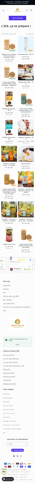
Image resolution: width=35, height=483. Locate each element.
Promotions (7, 380)
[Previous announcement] (3, 2)
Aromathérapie (7, 398)
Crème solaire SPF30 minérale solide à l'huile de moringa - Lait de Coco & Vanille (9, 191)
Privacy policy (25, 471)
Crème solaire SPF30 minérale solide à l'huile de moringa (26, 246)
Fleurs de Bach (8, 355)
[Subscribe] (26, 444)
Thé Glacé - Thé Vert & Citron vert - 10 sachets (26, 220)
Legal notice (23, 477)
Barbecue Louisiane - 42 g (26, 138)
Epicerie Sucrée (9, 376)
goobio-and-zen (16, 469)
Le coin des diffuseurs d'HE (13, 365)
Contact (6, 289)
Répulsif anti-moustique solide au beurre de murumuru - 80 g (9, 56)
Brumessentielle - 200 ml (25, 54)
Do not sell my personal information (17, 306)
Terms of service (13, 474)
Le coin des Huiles (10, 362)
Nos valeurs (7, 299)
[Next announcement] (32, 2)
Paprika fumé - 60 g (9, 244)
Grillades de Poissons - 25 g (9, 138)
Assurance (6, 285)
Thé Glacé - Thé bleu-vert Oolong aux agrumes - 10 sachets (26, 190)
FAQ (4, 292)
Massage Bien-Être (10, 383)
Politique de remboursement (12, 429)
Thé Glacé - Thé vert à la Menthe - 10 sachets (9, 220)
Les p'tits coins (8, 413)
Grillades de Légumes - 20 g (9, 109)
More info (17, 344)
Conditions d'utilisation (11, 425)
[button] (3, 10)
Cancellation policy (25, 479)
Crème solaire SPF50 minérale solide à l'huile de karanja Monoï (26, 110)
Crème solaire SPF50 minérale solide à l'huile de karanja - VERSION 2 (9, 83)
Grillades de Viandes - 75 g (26, 83)
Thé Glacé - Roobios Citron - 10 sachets (9, 164)
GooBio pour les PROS (11, 296)
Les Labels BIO (8, 303)
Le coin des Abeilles (11, 358)
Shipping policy (24, 474)
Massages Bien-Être (9, 421)
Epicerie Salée (8, 373)
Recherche (6, 369)
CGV (4, 310)
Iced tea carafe (25, 163)
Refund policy (15, 471)
